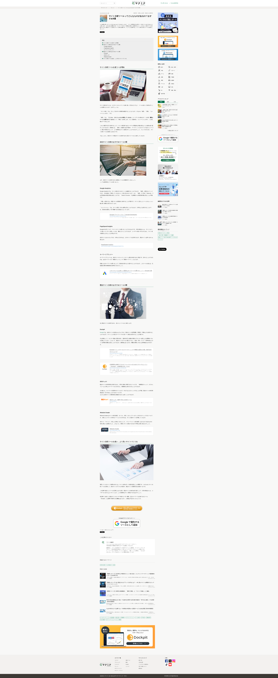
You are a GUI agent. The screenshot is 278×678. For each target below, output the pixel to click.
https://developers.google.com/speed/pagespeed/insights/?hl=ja (112, 246)
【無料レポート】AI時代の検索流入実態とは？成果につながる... (170, 211)
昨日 (161, 101)
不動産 (172, 77)
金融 (172, 73)
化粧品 (172, 83)
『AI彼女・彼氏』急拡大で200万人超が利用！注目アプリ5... (170, 110)
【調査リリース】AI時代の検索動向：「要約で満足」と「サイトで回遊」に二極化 (127, 591)
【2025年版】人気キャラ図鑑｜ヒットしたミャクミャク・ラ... (169, 105)
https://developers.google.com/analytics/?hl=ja (118, 216)
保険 (162, 77)
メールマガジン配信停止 (143, 664)
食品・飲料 (173, 67)
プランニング (117, 662)
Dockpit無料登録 (174, 3)
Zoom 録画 (102, 619)
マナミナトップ (104, 7)
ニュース (127, 666)
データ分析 (137, 617)
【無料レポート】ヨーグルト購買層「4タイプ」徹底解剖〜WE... (170, 223)
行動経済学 (148, 617)
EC (161, 90)
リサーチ (116, 660)
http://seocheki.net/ (113, 401)
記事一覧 (140, 660)
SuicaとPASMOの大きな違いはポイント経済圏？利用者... (170, 121)
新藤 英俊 (163, 112)
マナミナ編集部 (110, 542)
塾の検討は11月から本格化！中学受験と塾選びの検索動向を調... (170, 126)
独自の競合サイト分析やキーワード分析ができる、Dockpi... (170, 205)
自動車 (172, 80)
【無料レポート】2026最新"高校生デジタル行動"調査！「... (170, 217)
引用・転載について (142, 666)
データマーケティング (104, 617)
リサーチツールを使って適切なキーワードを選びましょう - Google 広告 (131, 270)
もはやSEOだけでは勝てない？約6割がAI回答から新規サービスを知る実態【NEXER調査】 (130, 608)
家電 (162, 80)
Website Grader (114, 429)
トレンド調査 (118, 619)
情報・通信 (173, 90)
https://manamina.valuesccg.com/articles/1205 (118, 367)
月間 (175, 101)
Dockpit (102, 332)
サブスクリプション (130, 617)
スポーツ (173, 70)
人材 (162, 87)
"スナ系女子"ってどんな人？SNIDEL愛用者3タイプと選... (169, 115)
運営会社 (140, 668)
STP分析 (143, 617)
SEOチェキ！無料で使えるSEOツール (121, 400)
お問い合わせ (165, 3)
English (127, 664)
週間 (168, 101)
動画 (126, 662)
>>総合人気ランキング (173, 130)
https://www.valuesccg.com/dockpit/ (116, 353)
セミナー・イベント (119, 670)
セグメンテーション (110, 619)
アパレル (163, 83)
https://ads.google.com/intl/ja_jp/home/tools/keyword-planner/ (121, 272)
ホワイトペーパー (118, 668)
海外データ (128, 660)
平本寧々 (163, 107)
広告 (172, 87)
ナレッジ (112, 7)
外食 (162, 70)
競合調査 (112, 617)
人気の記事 (141, 662)
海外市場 (163, 93)
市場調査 (122, 617)
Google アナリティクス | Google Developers (123, 214)
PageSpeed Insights (107, 244)
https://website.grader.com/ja (115, 430)
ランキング (117, 664)
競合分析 (117, 617)
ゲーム (162, 73)
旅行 (162, 67)
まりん (163, 122)
